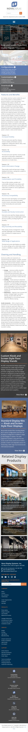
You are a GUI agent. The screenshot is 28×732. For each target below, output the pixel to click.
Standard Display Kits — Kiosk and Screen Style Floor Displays (13, 423)
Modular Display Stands (6, 29)
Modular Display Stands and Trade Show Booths (12, 27)
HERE (23, 16)
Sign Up (23, 584)
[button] (14, 22)
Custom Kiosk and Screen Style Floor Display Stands (11, 358)
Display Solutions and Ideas (12, 26)
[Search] (20, 13)
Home (2, 26)
